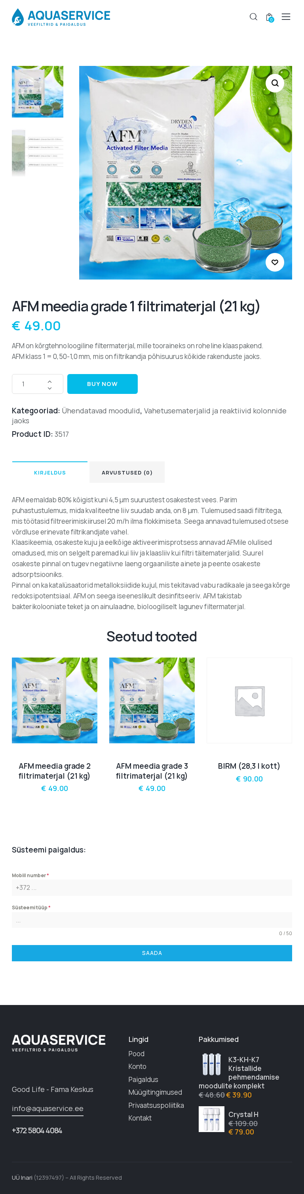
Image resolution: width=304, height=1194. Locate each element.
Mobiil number (30, 875)
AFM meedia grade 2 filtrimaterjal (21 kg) (55, 771)
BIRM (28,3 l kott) (249, 766)
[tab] (50, 472)
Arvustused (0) (127, 472)
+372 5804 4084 (37, 1130)
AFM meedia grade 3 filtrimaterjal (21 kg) (152, 771)
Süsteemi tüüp (31, 907)
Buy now (102, 384)
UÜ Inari (22, 1177)
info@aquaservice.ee (48, 1108)
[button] (275, 262)
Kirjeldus (50, 472)
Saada (152, 953)
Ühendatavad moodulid (101, 410)
